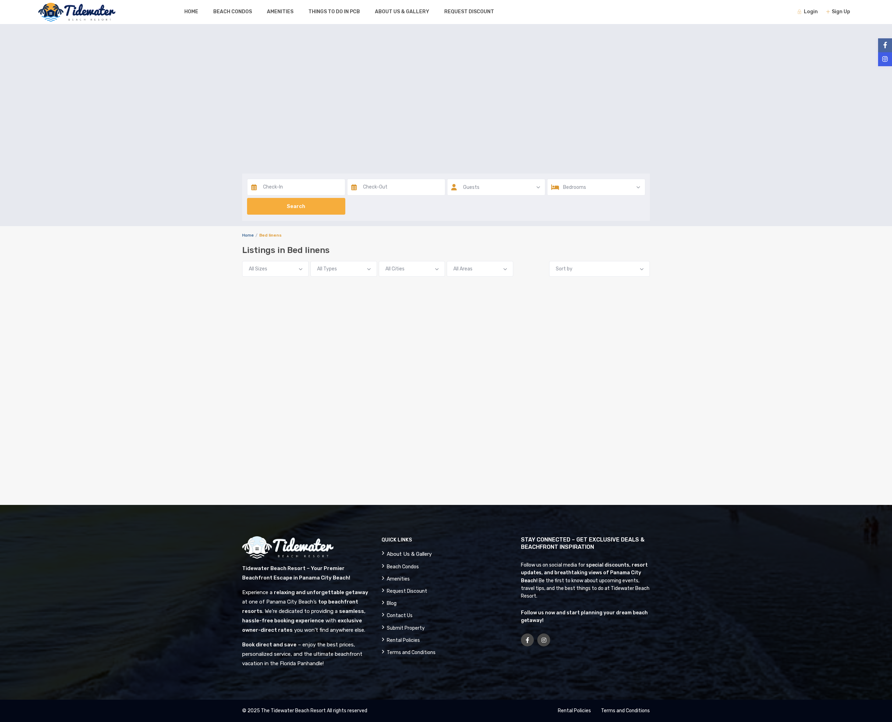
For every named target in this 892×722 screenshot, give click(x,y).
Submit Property (406, 628)
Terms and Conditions (411, 652)
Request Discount (469, 12)
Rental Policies (403, 640)
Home (191, 12)
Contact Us (400, 616)
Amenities (280, 12)
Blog (392, 603)
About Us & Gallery (402, 12)
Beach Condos (232, 12)
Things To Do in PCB (334, 12)
